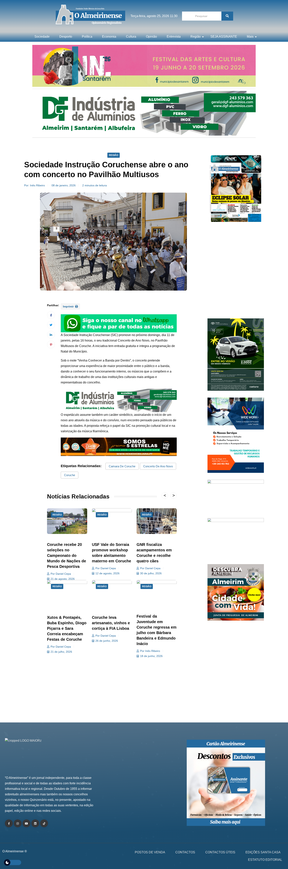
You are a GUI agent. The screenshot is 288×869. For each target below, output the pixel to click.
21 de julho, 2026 (61, 651)
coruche (69, 475)
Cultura (131, 36)
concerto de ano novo (158, 466)
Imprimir (68, 306)
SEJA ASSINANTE (223, 36)
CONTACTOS (185, 852)
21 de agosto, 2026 (63, 578)
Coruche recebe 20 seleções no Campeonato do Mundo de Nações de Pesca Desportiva (66, 555)
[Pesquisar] (227, 16)
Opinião (151, 36)
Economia (109, 36)
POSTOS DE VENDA (150, 852)
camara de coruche (122, 466)
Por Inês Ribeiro (150, 650)
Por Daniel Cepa (61, 573)
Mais (250, 36)
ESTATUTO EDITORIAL (265, 859)
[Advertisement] (235, 272)
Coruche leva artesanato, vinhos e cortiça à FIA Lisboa (111, 623)
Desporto (65, 36)
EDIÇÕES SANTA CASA (263, 852)
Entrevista (174, 36)
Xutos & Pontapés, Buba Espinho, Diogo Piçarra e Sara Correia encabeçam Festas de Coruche (66, 628)
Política (87, 36)
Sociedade (42, 36)
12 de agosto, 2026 (107, 573)
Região (195, 36)
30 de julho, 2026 (151, 573)
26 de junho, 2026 (106, 640)
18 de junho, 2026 (151, 656)
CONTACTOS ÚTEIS (220, 852)
